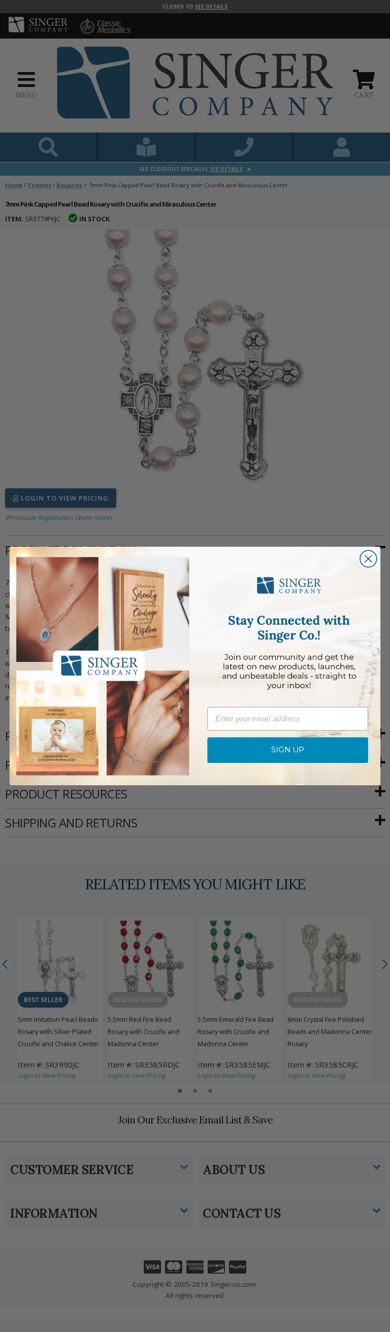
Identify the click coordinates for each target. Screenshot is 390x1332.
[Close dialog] (368, 559)
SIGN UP (288, 750)
